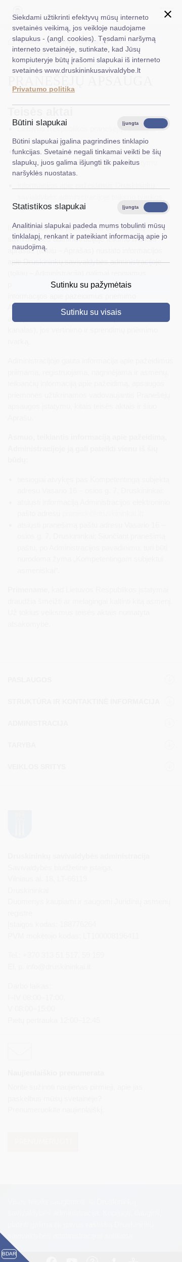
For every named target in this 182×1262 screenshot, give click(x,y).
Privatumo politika (43, 89)
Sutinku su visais (91, 312)
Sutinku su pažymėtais (91, 285)
